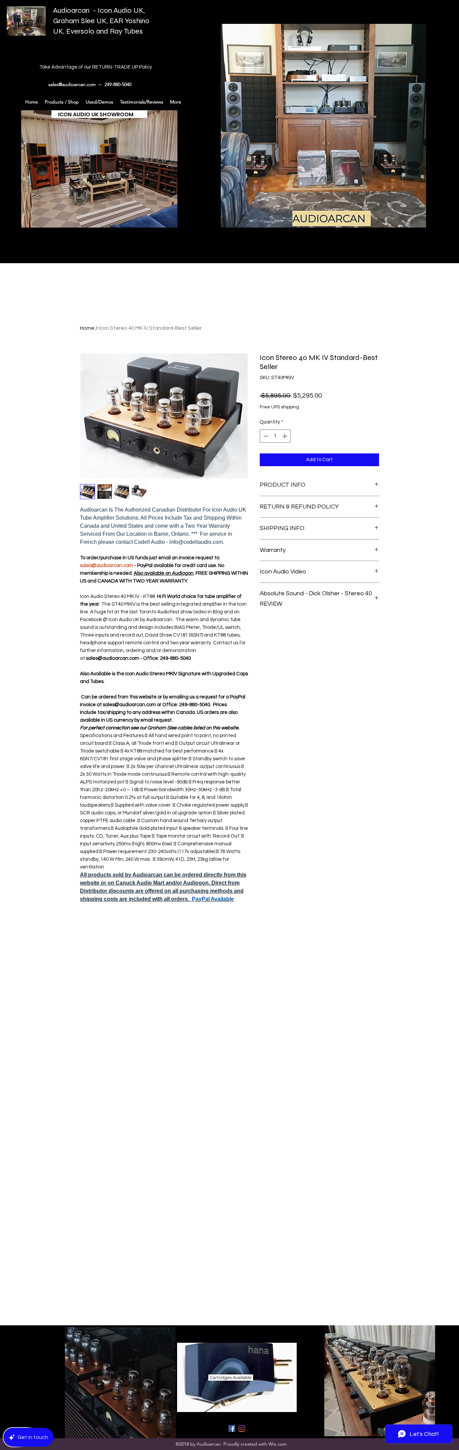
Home (87, 328)
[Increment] (285, 436)
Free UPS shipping (279, 407)
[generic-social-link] (231, 1428)
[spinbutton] (275, 436)
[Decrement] (265, 436)
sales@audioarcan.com (72, 84)
